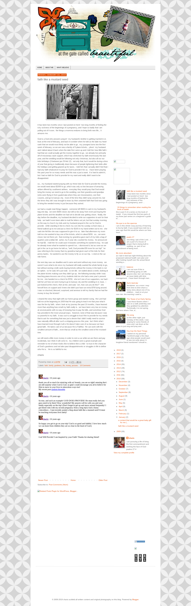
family (51, 365)
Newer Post (43, 480)
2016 (119, 357)
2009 (119, 431)
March (121, 410)
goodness (58, 365)
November (123, 385)
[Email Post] (65, 362)
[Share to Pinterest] (80, 362)
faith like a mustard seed (137, 191)
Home (73, 480)
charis (131, 438)
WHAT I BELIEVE (63, 67)
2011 (119, 375)
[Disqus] (73, 406)
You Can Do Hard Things (137, 331)
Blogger (135, 599)
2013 (119, 368)
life (64, 365)
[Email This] (70, 362)
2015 (119, 361)
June (121, 399)
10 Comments (85, 365)
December (123, 382)
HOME (39, 67)
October (122, 389)
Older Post (103, 480)
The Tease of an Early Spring (139, 299)
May (121, 403)
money (68, 365)
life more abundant (123, 253)
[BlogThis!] (72, 362)
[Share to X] (75, 362)
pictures (75, 365)
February (123, 414)
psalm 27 (130, 237)
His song (130, 315)
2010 (119, 379)
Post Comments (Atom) (58, 485)
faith (46, 365)
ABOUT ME (49, 67)
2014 (119, 364)
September (123, 392)
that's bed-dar (132, 283)
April (121, 406)
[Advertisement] (72, 459)
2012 (119, 371)
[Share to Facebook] (77, 362)
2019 (119, 350)
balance (130, 267)
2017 (119, 354)
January (122, 417)
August (122, 396)
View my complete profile (124, 453)
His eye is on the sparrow (126, 223)
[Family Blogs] (140, 542)
